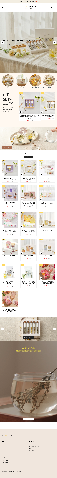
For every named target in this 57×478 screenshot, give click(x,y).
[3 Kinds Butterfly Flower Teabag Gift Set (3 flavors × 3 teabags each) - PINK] (10, 220)
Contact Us (31, 450)
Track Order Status (6, 444)
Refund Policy (5, 462)
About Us (31, 444)
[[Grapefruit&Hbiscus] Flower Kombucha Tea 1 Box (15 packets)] (47, 272)
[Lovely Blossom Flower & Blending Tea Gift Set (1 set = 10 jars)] (29, 193)
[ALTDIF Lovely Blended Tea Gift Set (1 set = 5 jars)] (10, 193)
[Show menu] (2, 7)
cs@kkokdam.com (51, 472)
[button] (5, 7)
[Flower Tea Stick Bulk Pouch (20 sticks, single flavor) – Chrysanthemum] (10, 272)
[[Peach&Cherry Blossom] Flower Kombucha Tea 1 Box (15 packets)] (10, 299)
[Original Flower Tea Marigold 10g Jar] (29, 247)
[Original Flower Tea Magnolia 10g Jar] (47, 220)
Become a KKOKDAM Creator (35, 453)
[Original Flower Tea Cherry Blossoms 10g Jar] (10, 247)
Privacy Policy (5, 467)
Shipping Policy (5, 460)
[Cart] (54, 7)
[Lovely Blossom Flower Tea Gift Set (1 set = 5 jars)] (47, 168)
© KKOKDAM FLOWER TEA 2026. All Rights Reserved (12, 471)
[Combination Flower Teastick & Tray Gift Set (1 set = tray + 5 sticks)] (30, 103)
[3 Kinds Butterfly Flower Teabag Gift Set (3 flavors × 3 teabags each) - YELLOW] (29, 220)
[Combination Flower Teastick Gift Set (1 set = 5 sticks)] (29, 168)
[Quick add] (20, 112)
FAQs (30, 448)
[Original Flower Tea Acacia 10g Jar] (47, 247)
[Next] (54, 42)
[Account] (51, 7)
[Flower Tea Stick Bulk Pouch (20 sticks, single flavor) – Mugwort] (29, 272)
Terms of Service (5, 464)
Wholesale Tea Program (34, 446)
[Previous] (2, 42)
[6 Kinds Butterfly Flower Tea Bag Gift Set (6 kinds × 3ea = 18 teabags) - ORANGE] (47, 193)
